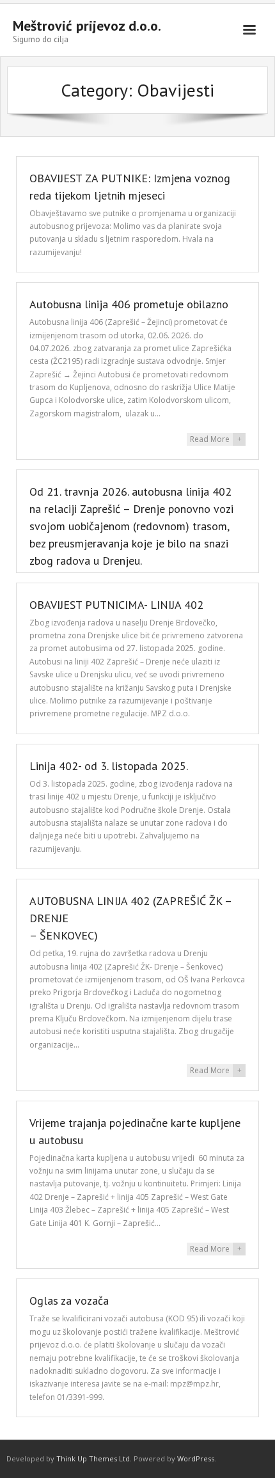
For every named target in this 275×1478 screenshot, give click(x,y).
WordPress (195, 1458)
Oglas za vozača (69, 1300)
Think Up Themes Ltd (93, 1458)
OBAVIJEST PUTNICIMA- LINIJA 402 (116, 604)
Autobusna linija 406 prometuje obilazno (128, 304)
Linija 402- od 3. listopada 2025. (108, 766)
